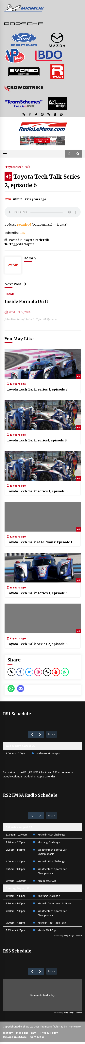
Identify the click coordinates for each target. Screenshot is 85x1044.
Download (24, 224)
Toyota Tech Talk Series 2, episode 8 (37, 644)
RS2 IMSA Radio (38, 772)
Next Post (13, 284)
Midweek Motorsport (49, 753)
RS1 (25, 772)
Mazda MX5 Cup (47, 880)
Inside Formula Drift (26, 301)
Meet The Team (26, 1032)
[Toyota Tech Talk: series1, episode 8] (43, 415)
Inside (10, 293)
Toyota (29, 244)
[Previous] (32, 734)
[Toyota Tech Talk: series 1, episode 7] (43, 364)
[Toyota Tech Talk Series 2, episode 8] (43, 618)
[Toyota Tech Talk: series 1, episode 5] (43, 466)
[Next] (40, 734)
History (8, 1032)
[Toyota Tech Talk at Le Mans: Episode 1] (43, 517)
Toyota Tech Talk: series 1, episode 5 (37, 491)
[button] (69, 154)
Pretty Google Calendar (73, 935)
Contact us (37, 1037)
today (51, 734)
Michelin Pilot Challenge (51, 834)
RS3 (55, 772)
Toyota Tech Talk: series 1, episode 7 (37, 389)
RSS (22, 233)
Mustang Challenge (49, 842)
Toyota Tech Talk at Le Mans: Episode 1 (39, 542)
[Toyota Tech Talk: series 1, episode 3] (43, 567)
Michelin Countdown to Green (55, 903)
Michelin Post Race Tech (52, 922)
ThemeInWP (74, 1026)
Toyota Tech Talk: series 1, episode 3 (37, 593)
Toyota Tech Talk (18, 166)
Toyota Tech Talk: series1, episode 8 (37, 440)
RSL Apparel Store (15, 1037)
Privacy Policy (49, 1032)
